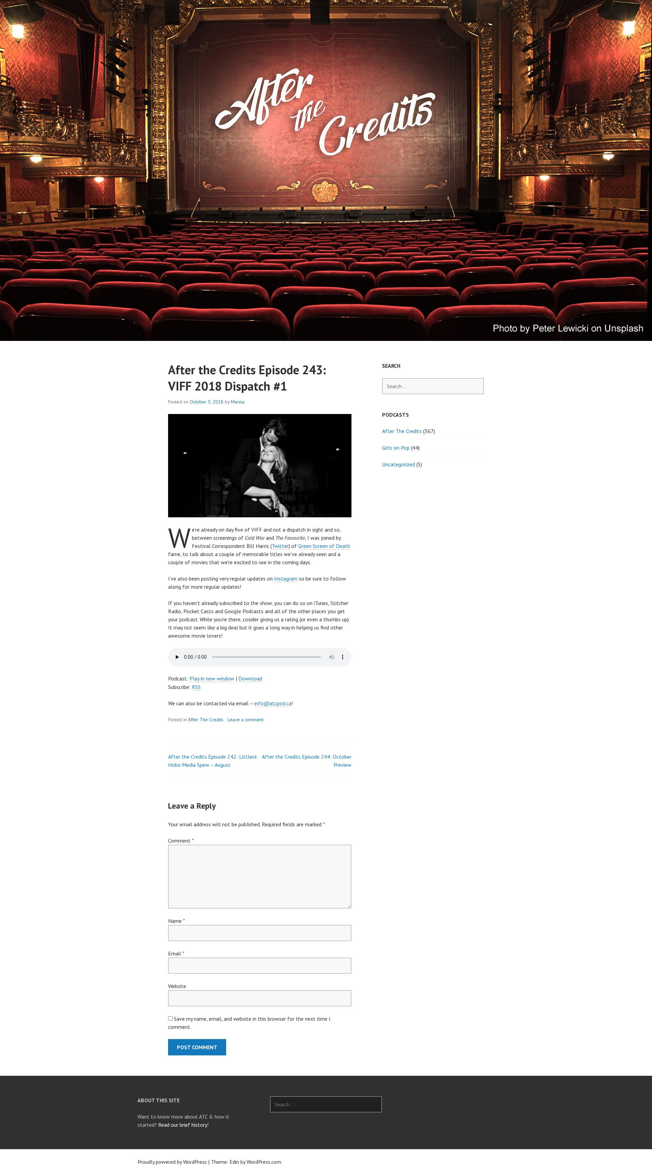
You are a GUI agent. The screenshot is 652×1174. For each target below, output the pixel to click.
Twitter (280, 545)
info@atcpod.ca (272, 703)
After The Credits (205, 720)
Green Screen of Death (324, 545)
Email (176, 953)
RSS (196, 687)
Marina (237, 402)
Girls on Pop (396, 447)
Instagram (285, 578)
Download (250, 678)
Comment (181, 840)
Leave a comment (246, 720)
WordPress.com (264, 1161)
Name (176, 920)
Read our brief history (182, 1124)
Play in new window (211, 678)
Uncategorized (398, 464)
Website (177, 986)
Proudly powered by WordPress (172, 1161)
